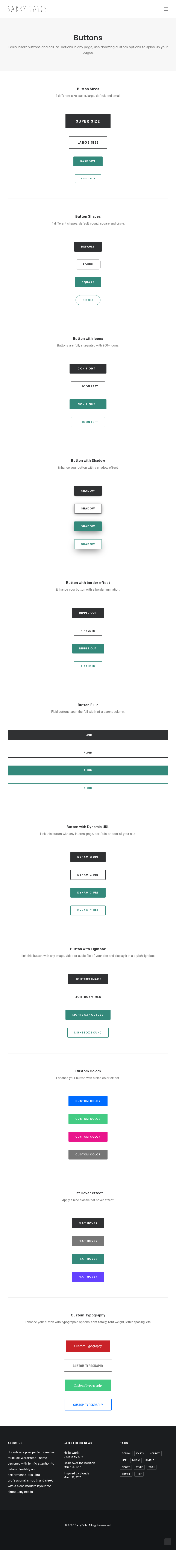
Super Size (88, 121)
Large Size (88, 142)
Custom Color (87, 1101)
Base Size (88, 161)
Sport (126, 1467)
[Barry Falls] (27, 9)
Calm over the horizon (79, 1463)
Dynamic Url (88, 857)
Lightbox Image (88, 979)
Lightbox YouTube (87, 1015)
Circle (88, 300)
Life (124, 1460)
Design (126, 1453)
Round (88, 264)
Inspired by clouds (76, 1473)
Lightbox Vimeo (88, 997)
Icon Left (90, 386)
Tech (152, 1467)
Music (136, 1460)
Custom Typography (88, 1346)
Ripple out (88, 613)
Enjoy (140, 1453)
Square (88, 282)
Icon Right (85, 368)
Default (88, 246)
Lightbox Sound (88, 1032)
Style (139, 1467)
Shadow (88, 490)
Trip (139, 1474)
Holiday (155, 1453)
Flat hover (88, 1223)
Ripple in (88, 630)
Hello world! (72, 1453)
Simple (150, 1460)
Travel (126, 1474)
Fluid (88, 735)
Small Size (88, 178)
